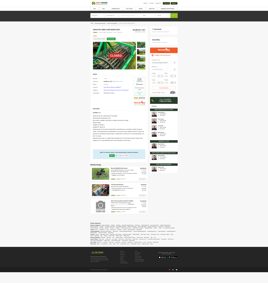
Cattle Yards (115, 231)
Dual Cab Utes (140, 237)
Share (120, 32)
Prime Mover (164, 239)
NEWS (141, 8)
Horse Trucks (128, 239)
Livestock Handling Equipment (139, 231)
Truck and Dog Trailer (115, 240)
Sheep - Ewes (111, 235)
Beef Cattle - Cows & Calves (116, 234)
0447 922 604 (163, 120)
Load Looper (123, 261)
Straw (144, 242)
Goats (91, 235)
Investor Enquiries (124, 262)
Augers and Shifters (105, 225)
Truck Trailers (125, 240)
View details (142, 179)
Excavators (137, 225)
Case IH (96, 229)
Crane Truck (108, 239)
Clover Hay (111, 242)
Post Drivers (161, 226)
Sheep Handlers (93, 232)
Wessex (135, 173)
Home (92, 23)
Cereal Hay (105, 242)
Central (121, 190)
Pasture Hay (130, 242)
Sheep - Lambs (119, 235)
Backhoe (113, 225)
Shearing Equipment (171, 231)
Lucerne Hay (117, 242)
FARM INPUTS (116, 8)
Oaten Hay (124, 242)
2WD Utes (103, 237)
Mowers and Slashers (152, 226)
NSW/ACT (118, 87)
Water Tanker (132, 240)
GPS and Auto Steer (94, 226)
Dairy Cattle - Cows (155, 234)
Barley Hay (99, 242)
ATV (113, 237)
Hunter (118, 175)
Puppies (105, 235)
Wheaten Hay (155, 242)
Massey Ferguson (131, 229)
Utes (151, 237)
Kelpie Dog (96, 235)
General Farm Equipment (165, 225)
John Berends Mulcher (117, 184)
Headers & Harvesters (132, 226)
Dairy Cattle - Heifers (165, 234)
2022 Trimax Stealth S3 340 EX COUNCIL (122, 201)
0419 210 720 (163, 168)
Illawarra (113, 87)
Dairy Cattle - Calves (145, 234)
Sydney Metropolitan (120, 209)
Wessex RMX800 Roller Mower (119, 168)
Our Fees (151, 3)
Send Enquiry (111, 39)
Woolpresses (110, 232)
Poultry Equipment (162, 231)
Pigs (101, 235)
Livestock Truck (142, 239)
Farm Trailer (114, 239)
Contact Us (158, 3)
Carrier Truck (101, 239)
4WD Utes (109, 237)
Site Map (137, 254)
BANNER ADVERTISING (167, 8)
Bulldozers (118, 225)
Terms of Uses (138, 256)
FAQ (136, 251)
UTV (155, 237)
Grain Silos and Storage (110, 226)
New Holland (139, 229)
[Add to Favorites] (125, 179)
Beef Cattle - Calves (104, 234)
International (112, 229)
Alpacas (97, 234)
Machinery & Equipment (100, 23)
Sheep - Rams (126, 235)
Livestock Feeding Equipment (125, 231)
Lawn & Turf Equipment (112, 23)
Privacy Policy (138, 257)
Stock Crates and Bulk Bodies (96, 240)
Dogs (172, 234)
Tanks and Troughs (102, 232)
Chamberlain (102, 229)
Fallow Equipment (145, 225)
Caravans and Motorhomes (129, 237)
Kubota (124, 229)
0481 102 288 (163, 127)
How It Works (138, 252)
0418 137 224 (163, 145)
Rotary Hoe (167, 226)
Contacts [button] (154, 106)
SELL (103, 8)
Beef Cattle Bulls (136, 234)
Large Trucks (135, 239)
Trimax (135, 207)
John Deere (119, 229)
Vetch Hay (149, 242)
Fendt (107, 229)
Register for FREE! (123, 155)
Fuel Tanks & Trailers (154, 225)
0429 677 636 (163, 134)
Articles (122, 259)
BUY (95, 8)
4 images (132, 67)
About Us (145, 3)
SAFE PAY (152, 8)
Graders (101, 226)
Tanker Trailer (107, 240)
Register (174, 3)
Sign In (166, 3)
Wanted (122, 257)
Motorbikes (146, 237)
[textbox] (97, 15)
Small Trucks (170, 239)
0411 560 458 (163, 157)
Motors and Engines (142, 226)
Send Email (162, 115)
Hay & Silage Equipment (121, 226)
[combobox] (97, 15)
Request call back (139, 94)
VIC (124, 190)
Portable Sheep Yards (151, 231)
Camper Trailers (119, 237)
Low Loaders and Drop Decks (154, 239)
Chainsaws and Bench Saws (128, 225)
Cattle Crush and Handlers (105, 231)
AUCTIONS (129, 8)
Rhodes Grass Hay (138, 242)
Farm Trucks (121, 239)
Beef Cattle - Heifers (127, 234)
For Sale (122, 256)
